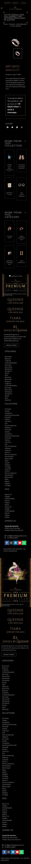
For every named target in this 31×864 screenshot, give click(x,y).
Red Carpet (9, 458)
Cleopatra (8, 413)
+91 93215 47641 (7, 295)
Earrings (8, 365)
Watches (8, 377)
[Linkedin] (15, 543)
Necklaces (8, 369)
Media (7, 505)
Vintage (8, 467)
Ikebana (8, 427)
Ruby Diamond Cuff (21, 237)
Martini (7, 452)
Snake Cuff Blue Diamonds (9, 168)
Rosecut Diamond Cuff (9, 262)
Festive (7, 419)
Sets (6, 375)
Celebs (7, 496)
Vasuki (7, 463)
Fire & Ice (8, 421)
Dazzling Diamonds (12, 415)
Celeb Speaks (9, 498)
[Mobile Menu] (2, 8)
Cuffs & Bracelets (21, 24)
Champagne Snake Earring (21, 166)
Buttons (8, 359)
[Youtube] (20, 543)
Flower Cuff (9, 237)
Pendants (8, 371)
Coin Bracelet (21, 261)
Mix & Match (9, 456)
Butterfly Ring (9, 193)
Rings (7, 373)
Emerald (8, 417)
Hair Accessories (10, 425)
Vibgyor (7, 465)
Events (7, 501)
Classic (7, 411)
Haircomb (8, 367)
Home (6, 24)
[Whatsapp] (24, 543)
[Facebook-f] (7, 543)
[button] (7, 127)
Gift (6, 423)
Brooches (8, 357)
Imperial (8, 450)
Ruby (6, 461)
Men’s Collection (11, 454)
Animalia (8, 409)
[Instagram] (11, 543)
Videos (7, 503)
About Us (8, 494)
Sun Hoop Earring (22, 194)
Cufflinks (8, 361)
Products (12, 24)
